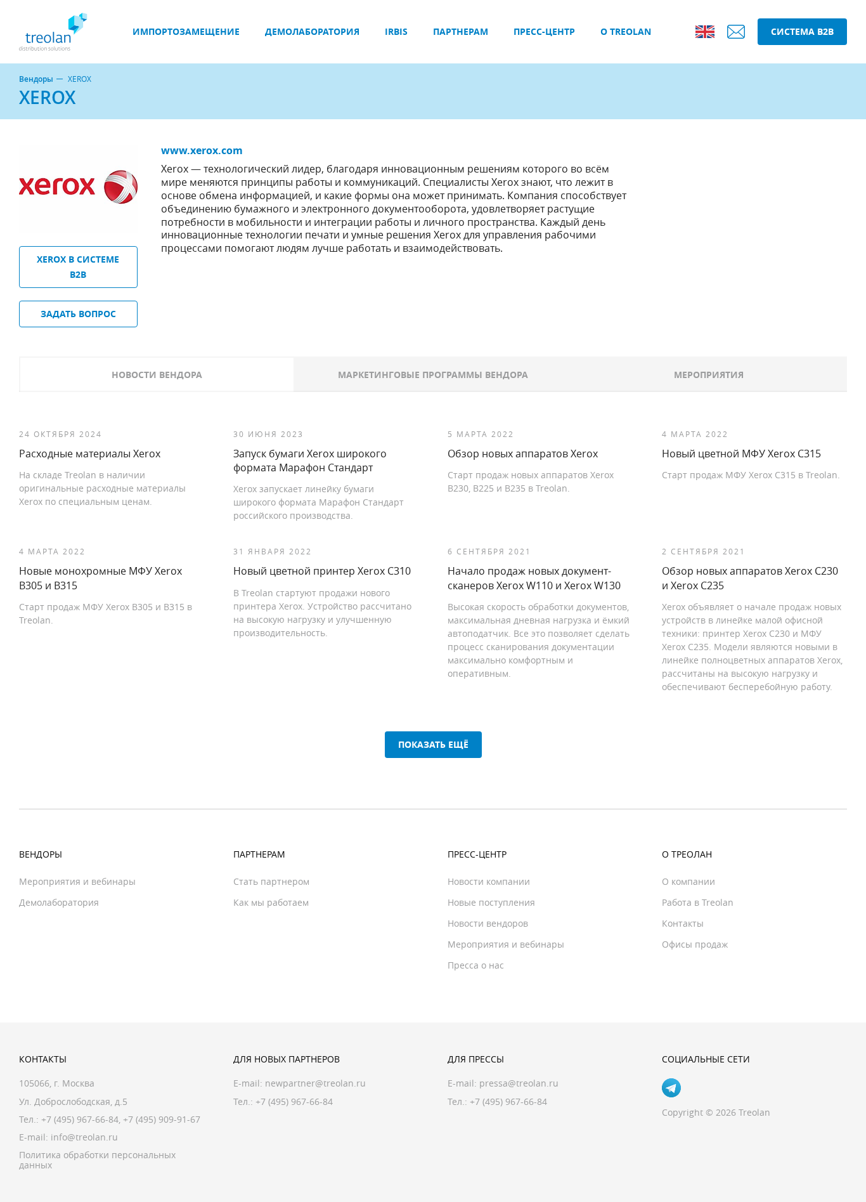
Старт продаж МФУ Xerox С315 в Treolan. (751, 475)
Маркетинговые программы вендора (433, 375)
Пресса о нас (476, 965)
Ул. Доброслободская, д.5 (73, 1101)
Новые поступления (491, 902)
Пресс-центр (544, 31)
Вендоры (36, 79)
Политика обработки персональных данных (97, 1160)
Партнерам (460, 31)
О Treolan (625, 31)
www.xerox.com (202, 150)
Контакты (683, 923)
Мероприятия (709, 375)
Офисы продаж (695, 944)
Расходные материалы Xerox (89, 454)
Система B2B (802, 31)
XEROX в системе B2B (78, 266)
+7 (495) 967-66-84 (80, 1119)
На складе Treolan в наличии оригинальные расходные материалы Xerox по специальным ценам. (102, 488)
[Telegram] (671, 1087)
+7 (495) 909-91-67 (161, 1119)
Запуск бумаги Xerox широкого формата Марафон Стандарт (310, 460)
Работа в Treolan (698, 902)
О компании (688, 881)
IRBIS (396, 31)
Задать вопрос (78, 314)
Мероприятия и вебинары (77, 881)
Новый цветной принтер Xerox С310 (322, 571)
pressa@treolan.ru (519, 1083)
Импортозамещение (186, 31)
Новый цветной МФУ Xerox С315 (741, 454)
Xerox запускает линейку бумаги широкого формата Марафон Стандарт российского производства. (318, 502)
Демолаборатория (312, 31)
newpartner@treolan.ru (315, 1083)
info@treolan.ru (84, 1137)
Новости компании (489, 881)
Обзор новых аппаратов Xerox (523, 454)
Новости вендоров (488, 923)
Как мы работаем (271, 902)
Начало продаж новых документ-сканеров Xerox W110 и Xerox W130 (534, 578)
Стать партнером (271, 881)
